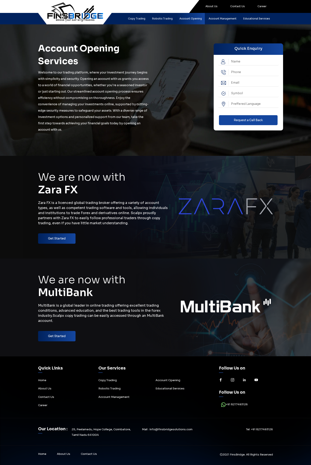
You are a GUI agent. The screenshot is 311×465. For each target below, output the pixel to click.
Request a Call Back (248, 120)
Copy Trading (136, 18)
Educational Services (256, 18)
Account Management (223, 18)
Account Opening (190, 18)
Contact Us (237, 6)
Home (42, 380)
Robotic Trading (162, 18)
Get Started (57, 238)
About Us (211, 6)
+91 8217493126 (237, 404)
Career (262, 6)
